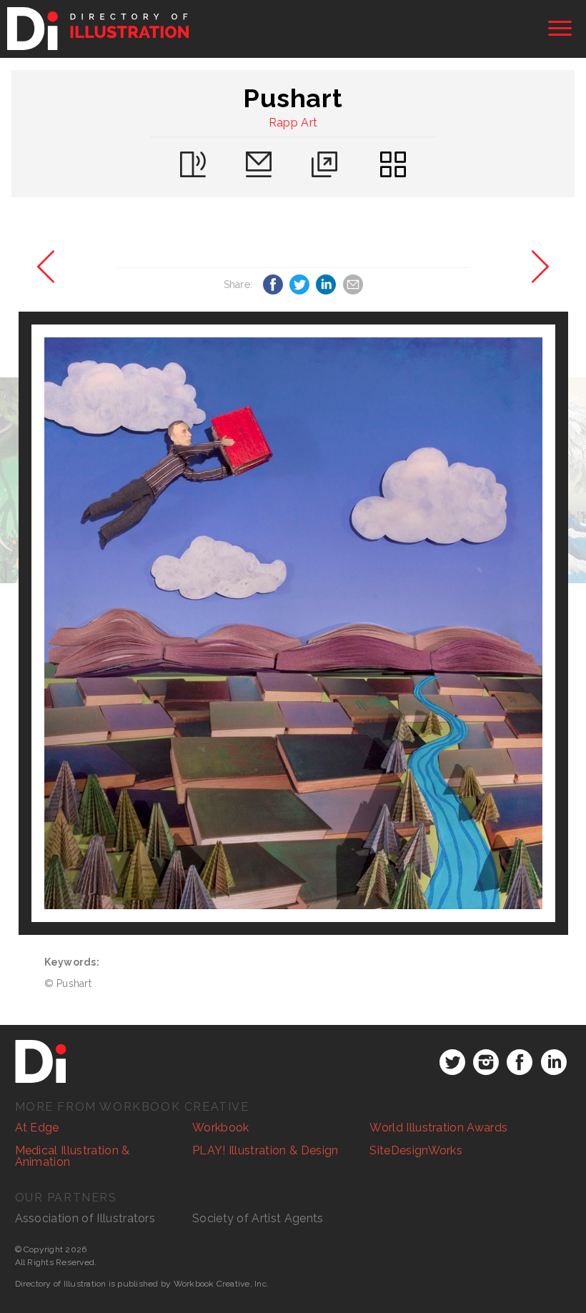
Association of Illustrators (85, 1218)
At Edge (37, 1127)
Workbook (220, 1127)
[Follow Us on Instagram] (486, 1062)
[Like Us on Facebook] (519, 1062)
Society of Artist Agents (258, 1218)
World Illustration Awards (438, 1127)
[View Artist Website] (293, 623)
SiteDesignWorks (415, 1150)
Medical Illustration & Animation (72, 1156)
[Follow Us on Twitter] (452, 1062)
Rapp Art (293, 122)
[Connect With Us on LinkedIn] (554, 1062)
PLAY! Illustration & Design (265, 1150)
